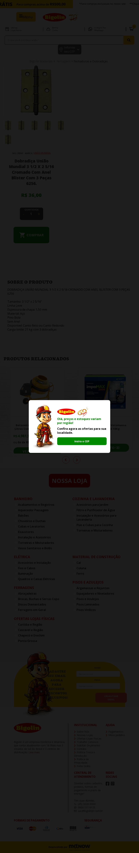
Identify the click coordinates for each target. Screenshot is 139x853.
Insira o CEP (81, 441)
